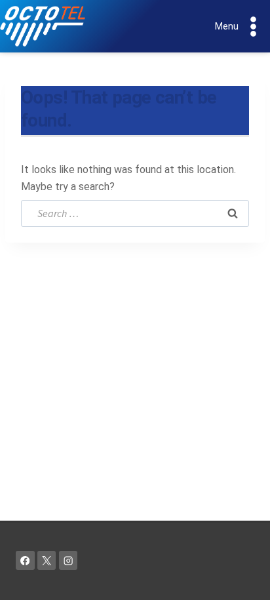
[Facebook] (25, 560)
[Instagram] (68, 560)
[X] (46, 560)
